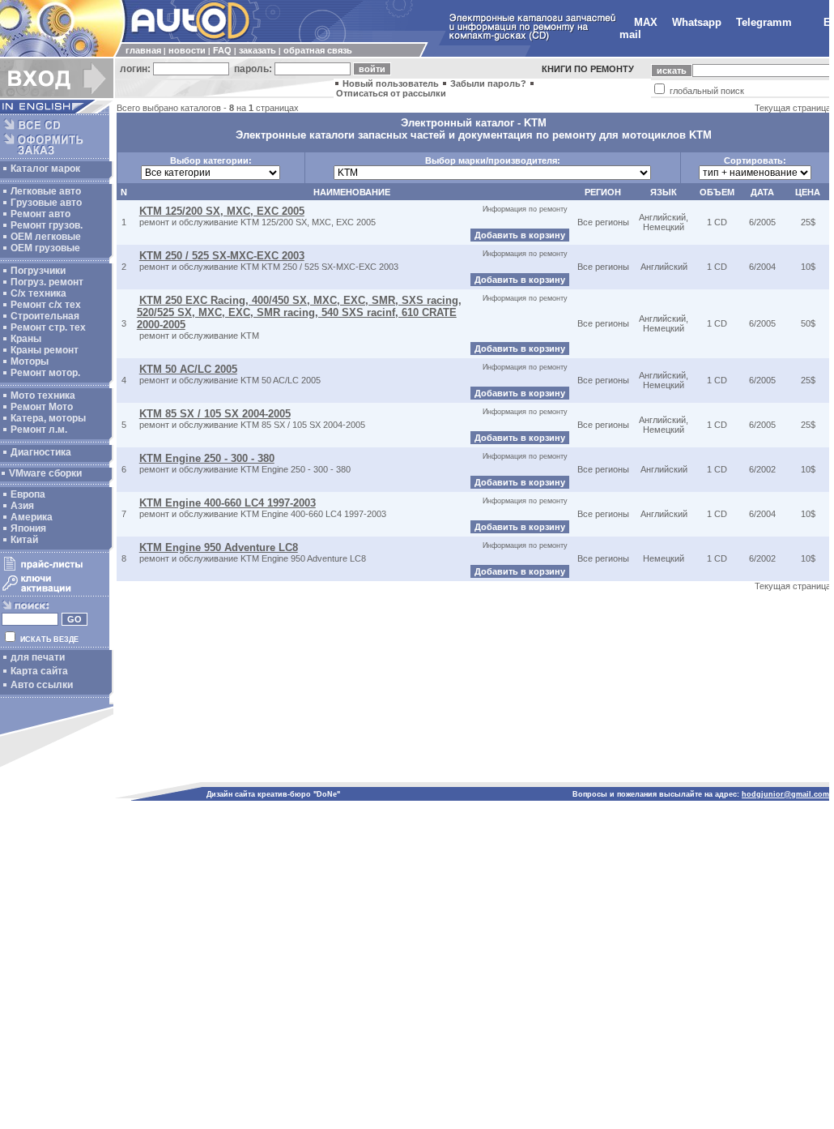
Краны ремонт (45, 350)
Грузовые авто (46, 202)
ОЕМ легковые (46, 236)
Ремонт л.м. (39, 429)
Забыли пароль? (488, 83)
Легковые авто (46, 191)
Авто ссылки (42, 685)
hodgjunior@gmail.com (785, 794)
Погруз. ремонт (47, 282)
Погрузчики (38, 270)
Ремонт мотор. (45, 372)
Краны (26, 338)
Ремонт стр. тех (48, 327)
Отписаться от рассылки (391, 93)
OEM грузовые (45, 248)
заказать (257, 50)
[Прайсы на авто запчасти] (54, 569)
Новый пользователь (391, 83)
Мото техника (43, 395)
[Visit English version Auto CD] (56, 110)
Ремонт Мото (42, 407)
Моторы (30, 361)
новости (187, 50)
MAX (645, 22)
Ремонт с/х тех (46, 304)
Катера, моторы (48, 418)
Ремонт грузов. (47, 225)
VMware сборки (45, 473)
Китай (24, 539)
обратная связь (317, 50)
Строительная (45, 316)
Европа (28, 494)
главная (143, 50)
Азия (22, 505)
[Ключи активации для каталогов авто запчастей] (54, 591)
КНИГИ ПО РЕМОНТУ (588, 69)
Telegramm (764, 22)
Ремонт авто (40, 214)
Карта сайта (39, 671)
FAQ (222, 50)
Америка (32, 517)
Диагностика (41, 452)
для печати (38, 657)
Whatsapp (696, 22)
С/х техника (38, 293)
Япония (28, 528)
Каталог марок (45, 168)
